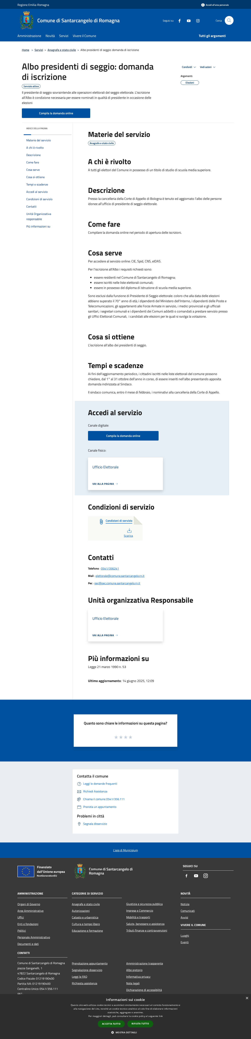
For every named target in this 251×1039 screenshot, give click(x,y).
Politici (21, 930)
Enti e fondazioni (27, 924)
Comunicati (188, 911)
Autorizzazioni (81, 911)
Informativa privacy (138, 976)
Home (25, 50)
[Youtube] (187, 20)
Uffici (20, 917)
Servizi (39, 50)
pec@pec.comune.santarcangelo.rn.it (117, 583)
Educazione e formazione (87, 930)
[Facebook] (178, 20)
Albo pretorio (134, 970)
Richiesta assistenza (84, 983)
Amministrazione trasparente (144, 963)
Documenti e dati (28, 944)
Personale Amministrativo (33, 937)
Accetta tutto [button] (111, 1023)
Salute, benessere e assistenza (145, 924)
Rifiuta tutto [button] (140, 1023)
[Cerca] (229, 20)
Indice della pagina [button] (36, 128)
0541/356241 (110, 568)
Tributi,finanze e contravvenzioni (146, 930)
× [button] (246, 998)
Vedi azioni (206, 67)
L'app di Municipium (125, 850)
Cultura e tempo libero (86, 924)
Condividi (187, 67)
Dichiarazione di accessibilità (144, 990)
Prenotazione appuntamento (89, 963)
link (161, 1016)
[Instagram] (196, 20)
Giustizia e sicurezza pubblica (144, 904)
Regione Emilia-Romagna (33, 5)
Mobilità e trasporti (138, 917)
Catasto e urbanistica (85, 917)
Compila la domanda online (56, 113)
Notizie (185, 904)
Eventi (185, 942)
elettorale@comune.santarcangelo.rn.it (120, 576)
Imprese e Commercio (139, 910)
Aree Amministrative (30, 911)
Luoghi (185, 935)
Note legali (133, 983)
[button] (125, 1032)
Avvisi (184, 917)
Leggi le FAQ (79, 976)
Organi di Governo (28, 904)
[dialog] (125, 1016)
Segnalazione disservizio (87, 970)
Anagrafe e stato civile (62, 50)
